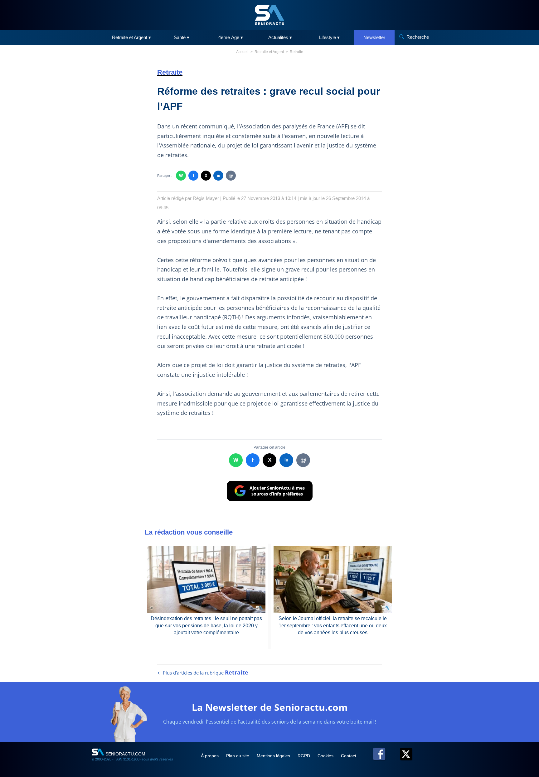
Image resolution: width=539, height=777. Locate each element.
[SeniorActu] (269, 15)
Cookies (326, 755)
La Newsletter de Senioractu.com (269, 707)
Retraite (296, 52)
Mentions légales (274, 755)
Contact (348, 755)
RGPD (304, 755)
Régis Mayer (206, 198)
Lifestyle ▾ (329, 37)
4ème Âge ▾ (230, 37)
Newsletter (374, 37)
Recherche (417, 37)
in (218, 175)
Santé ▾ (181, 37)
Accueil (242, 52)
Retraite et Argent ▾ (131, 37)
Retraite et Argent (269, 52)
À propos (210, 755)
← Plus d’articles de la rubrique (202, 673)
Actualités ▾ (280, 37)
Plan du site (238, 755)
